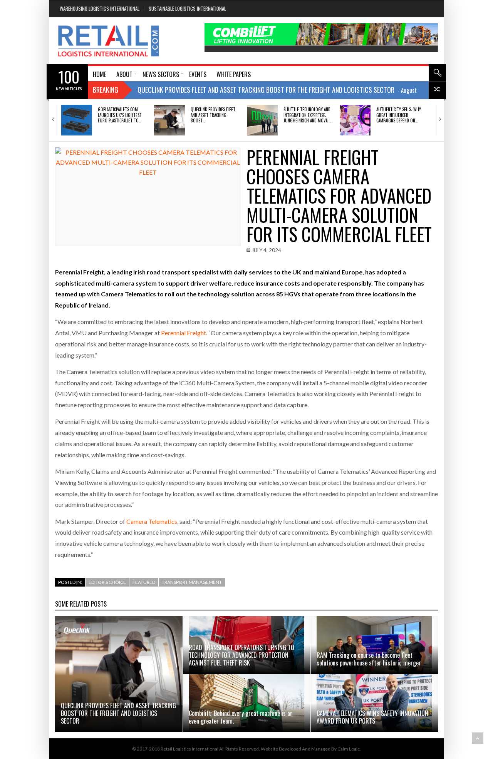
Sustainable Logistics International (187, 8)
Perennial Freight (183, 332)
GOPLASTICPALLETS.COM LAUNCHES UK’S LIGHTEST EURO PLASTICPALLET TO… (120, 115)
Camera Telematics (151, 521)
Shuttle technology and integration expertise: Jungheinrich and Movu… (307, 115)
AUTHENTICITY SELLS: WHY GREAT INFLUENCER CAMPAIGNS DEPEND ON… (398, 115)
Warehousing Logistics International (99, 8)
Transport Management (192, 582)
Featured (143, 582)
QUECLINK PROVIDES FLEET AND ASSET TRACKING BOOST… (213, 115)
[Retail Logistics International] (108, 41)
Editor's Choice (107, 582)
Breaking (105, 90)
